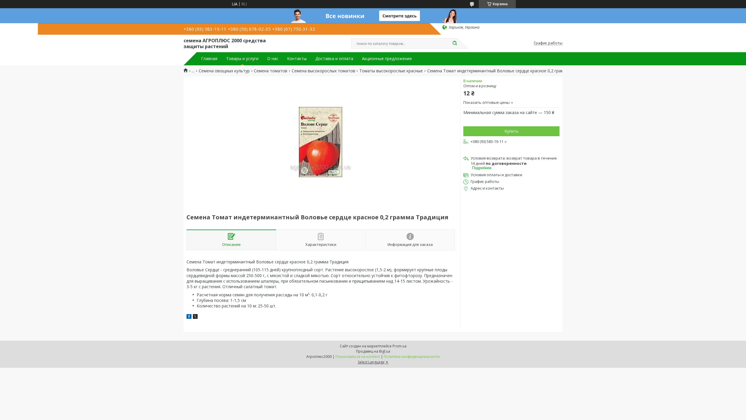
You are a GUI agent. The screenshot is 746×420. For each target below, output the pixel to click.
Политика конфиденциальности (412, 356)
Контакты (297, 59)
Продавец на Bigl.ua (373, 351)
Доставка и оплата (334, 59)
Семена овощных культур (224, 71)
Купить (511, 131)
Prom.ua (400, 346)
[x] (195, 317)
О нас (272, 59)
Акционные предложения (387, 59)
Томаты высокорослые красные (391, 71)
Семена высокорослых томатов (323, 71)
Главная (209, 59)
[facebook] (188, 317)
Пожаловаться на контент (357, 356)
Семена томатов (270, 71)
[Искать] (454, 43)
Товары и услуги (242, 59)
